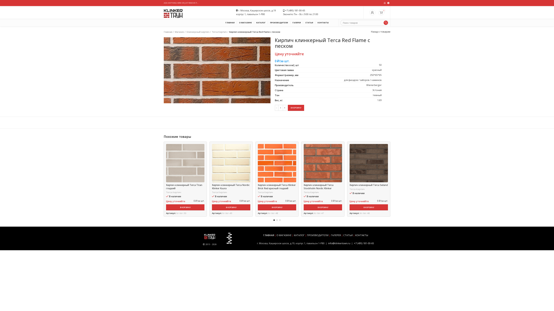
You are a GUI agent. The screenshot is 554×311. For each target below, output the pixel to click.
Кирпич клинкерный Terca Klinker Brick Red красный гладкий (277, 186)
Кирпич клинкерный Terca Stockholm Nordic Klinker (318, 186)
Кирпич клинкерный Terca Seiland (369, 185)
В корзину (296, 107)
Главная (168, 31)
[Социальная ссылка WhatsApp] (385, 3)
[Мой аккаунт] (372, 12)
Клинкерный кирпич (198, 31)
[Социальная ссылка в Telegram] (388, 3)
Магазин (179, 31)
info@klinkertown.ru (339, 243)
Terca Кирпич (219, 31)
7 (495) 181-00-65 (296, 10)
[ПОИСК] (386, 23)
